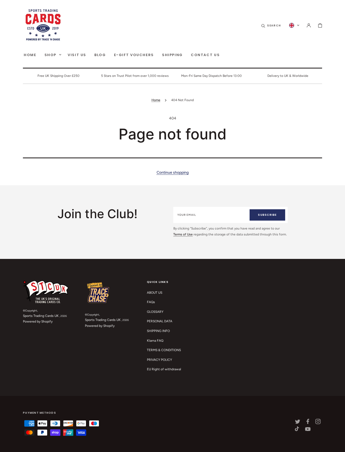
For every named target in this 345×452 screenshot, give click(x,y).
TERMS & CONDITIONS (164, 350)
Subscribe (267, 215)
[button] (271, 25)
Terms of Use (183, 234)
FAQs (151, 302)
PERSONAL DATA (159, 321)
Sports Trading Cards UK (41, 316)
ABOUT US (154, 293)
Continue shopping (173, 172)
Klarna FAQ (155, 341)
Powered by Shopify (38, 321)
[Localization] (294, 25)
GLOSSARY (155, 312)
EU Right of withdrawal (164, 369)
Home (155, 100)
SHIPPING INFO (158, 331)
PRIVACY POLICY (159, 360)
